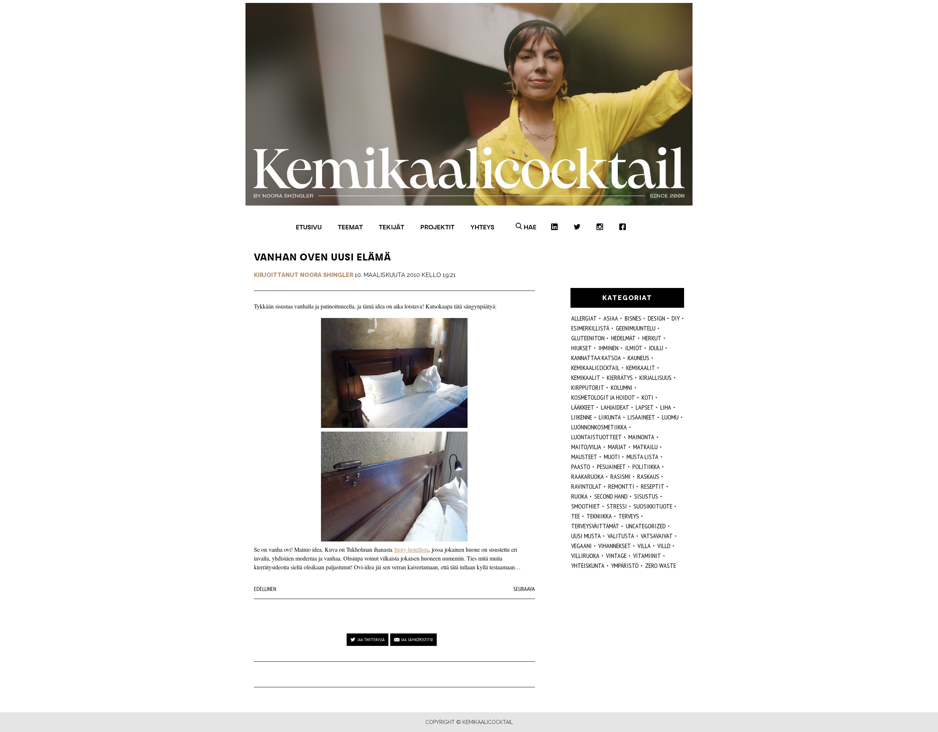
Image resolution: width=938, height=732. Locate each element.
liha (665, 407)
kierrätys (620, 377)
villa (644, 545)
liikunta (610, 417)
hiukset (581, 348)
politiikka (646, 466)
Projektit (437, 227)
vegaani (581, 545)
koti (647, 397)
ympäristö (625, 565)
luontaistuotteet (596, 437)
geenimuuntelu (636, 328)
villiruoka (585, 555)
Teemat (350, 227)
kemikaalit (640, 367)
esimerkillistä (590, 328)
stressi (617, 506)
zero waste (660, 565)
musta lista (642, 456)
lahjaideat (615, 407)
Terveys (628, 516)
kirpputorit (587, 387)
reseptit (652, 486)
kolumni (621, 387)
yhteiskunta (588, 565)
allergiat (584, 318)
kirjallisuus (655, 377)
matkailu (645, 447)
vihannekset (614, 545)
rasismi (620, 476)
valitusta (621, 536)
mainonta (641, 437)
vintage (616, 555)
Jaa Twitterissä (371, 639)
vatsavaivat (657, 536)
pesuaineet (611, 466)
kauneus (638, 358)
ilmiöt (633, 348)
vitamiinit (647, 555)
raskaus (648, 476)
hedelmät (623, 338)
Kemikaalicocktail (595, 367)
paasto (580, 466)
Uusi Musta (586, 536)
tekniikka (599, 516)
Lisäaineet (641, 417)
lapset (645, 407)
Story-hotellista (411, 549)
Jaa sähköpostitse (417, 639)
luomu (670, 417)
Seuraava (524, 588)
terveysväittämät (595, 526)
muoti (612, 456)
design (656, 318)
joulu (656, 348)
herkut (651, 338)
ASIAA (610, 318)
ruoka (579, 496)
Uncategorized (646, 526)
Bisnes (633, 318)
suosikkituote (653, 506)
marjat (617, 447)
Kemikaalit (585, 377)
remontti (621, 486)
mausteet (584, 456)
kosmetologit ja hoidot (603, 397)
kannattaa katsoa (596, 358)
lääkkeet (582, 407)
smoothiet (585, 506)
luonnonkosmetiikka (599, 427)
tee (575, 516)
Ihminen (608, 348)
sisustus (646, 496)
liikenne (581, 417)
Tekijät (391, 227)
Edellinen (265, 588)
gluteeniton (588, 338)
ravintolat (586, 486)
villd (664, 545)
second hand (611, 496)
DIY (676, 318)
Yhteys (482, 227)
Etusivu (309, 227)
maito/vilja (586, 447)
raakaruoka (587, 476)
